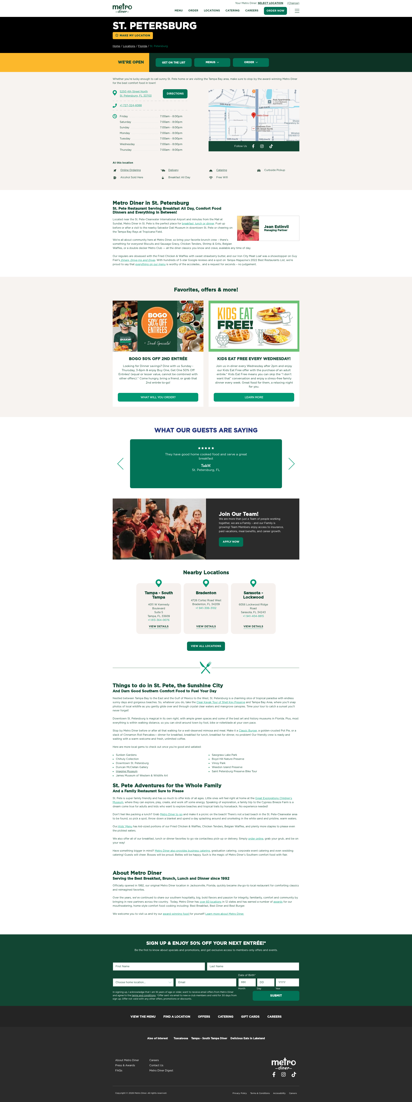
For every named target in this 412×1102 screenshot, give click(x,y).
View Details (159, 626)
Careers (251, 10)
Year (278, 989)
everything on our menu (150, 264)
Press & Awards (125, 1065)
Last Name (214, 959)
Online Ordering (130, 170)
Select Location (270, 3)
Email (179, 975)
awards (278, 902)
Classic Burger (248, 730)
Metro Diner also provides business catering (182, 851)
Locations (212, 10)
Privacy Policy (240, 1093)
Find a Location (176, 1016)
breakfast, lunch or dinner (198, 223)
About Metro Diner (127, 1060)
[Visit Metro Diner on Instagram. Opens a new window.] (262, 146)
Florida (142, 46)
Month (241, 989)
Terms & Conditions (260, 1093)
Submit (276, 995)
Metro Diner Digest (161, 1070)
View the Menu (143, 1016)
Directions (175, 93)
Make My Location (135, 35)
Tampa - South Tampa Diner (209, 1038)
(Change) (293, 3)
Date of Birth (247, 975)
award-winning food (176, 914)
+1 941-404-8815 (253, 616)
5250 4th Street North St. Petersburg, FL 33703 (136, 93)
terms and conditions (144, 995)
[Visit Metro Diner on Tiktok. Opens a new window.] (271, 146)
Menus (211, 62)
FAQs (118, 1070)
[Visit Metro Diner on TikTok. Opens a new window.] (294, 1075)
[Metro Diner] (122, 12)
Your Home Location (126, 975)
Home (116, 46)
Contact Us (156, 1065)
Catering (232, 10)
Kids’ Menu (124, 826)
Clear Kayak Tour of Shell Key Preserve (221, 702)
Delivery (173, 170)
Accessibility (279, 1093)
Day (259, 989)
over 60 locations (210, 902)
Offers (204, 1016)
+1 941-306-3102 (206, 608)
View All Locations (206, 646)
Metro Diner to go (171, 814)
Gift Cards (250, 1016)
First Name (120, 959)
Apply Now (231, 542)
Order (193, 10)
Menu (179, 10)
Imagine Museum (126, 771)
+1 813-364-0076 (158, 620)
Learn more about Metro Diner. (224, 914)
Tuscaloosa (181, 1038)
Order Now (275, 11)
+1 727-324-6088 (131, 105)
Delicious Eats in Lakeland (247, 1038)
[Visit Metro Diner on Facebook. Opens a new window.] (253, 146)
